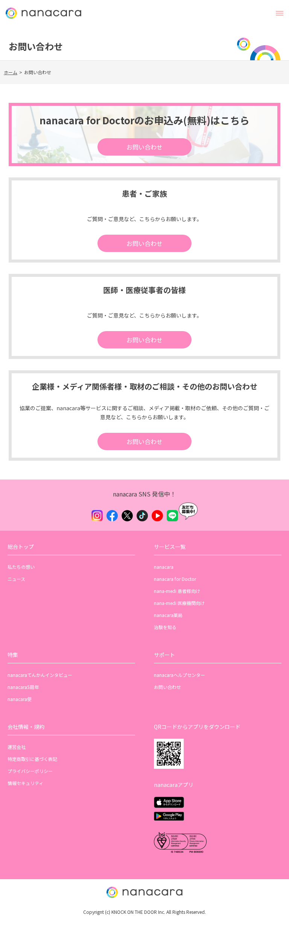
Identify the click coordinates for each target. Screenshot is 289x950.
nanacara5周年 (23, 687)
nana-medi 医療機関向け (179, 603)
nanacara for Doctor (175, 579)
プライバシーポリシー (30, 771)
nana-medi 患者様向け (177, 591)
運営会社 (17, 747)
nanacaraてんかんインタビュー (40, 675)
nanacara (163, 567)
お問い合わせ (144, 146)
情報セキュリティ (25, 783)
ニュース (16, 579)
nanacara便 (20, 699)
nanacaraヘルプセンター (179, 675)
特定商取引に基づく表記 (32, 759)
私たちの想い (21, 567)
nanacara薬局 (168, 615)
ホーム (10, 72)
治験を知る (165, 627)
